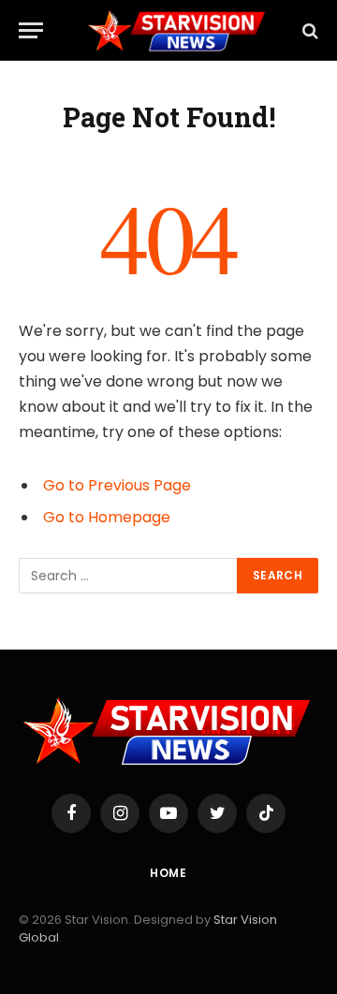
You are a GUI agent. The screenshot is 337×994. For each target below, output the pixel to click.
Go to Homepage (106, 517)
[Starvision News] (178, 30)
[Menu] (31, 30)
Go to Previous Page (117, 485)
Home (168, 873)
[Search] (308, 30)
